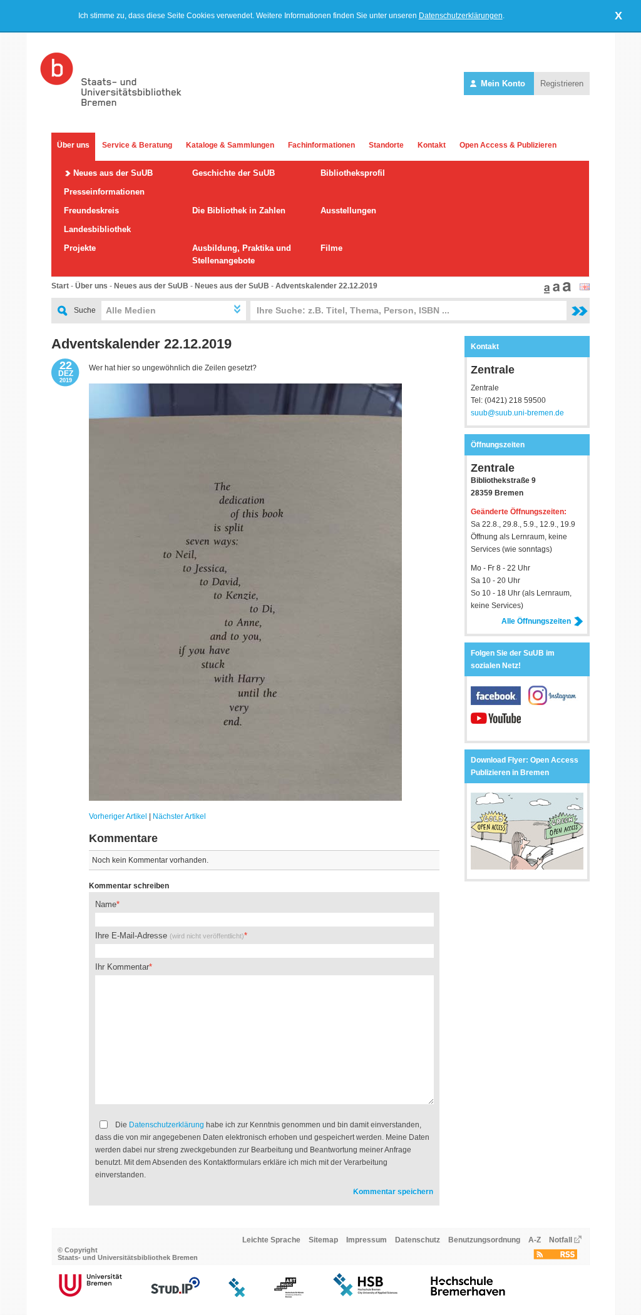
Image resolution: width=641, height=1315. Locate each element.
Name (105, 904)
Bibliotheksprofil (352, 173)
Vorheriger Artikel (118, 816)
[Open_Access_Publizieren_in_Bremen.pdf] (527, 867)
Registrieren (561, 83)
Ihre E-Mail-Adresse (169, 935)
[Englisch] (585, 287)
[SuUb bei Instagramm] (553, 702)
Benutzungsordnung (484, 1240)
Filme (331, 248)
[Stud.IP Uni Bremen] (175, 1295)
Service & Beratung (137, 145)
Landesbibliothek (97, 229)
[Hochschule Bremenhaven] (468, 1295)
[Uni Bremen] (90, 1295)
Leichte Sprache (271, 1240)
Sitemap (323, 1240)
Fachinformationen (321, 145)
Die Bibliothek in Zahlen (238, 210)
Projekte (80, 248)
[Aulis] (237, 1295)
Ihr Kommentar (122, 967)
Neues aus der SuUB (113, 173)
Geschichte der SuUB (233, 173)
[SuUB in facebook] (499, 702)
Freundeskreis (91, 210)
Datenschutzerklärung (166, 1124)
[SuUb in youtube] (496, 725)
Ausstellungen (348, 210)
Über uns (73, 145)
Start (60, 286)
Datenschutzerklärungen (461, 15)
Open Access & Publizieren (507, 145)
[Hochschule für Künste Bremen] (289, 1295)
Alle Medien (131, 310)
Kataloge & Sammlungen (230, 145)
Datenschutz (417, 1240)
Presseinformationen (104, 191)
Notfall (560, 1240)
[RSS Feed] (555, 1256)
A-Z (534, 1240)
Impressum (366, 1240)
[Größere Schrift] (555, 291)
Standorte (386, 145)
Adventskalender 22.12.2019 (326, 286)
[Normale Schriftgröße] (545, 291)
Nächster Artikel (179, 816)
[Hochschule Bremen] (367, 1295)
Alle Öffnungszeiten (536, 621)
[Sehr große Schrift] (565, 291)
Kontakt (432, 145)
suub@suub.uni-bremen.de (517, 413)
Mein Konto (503, 83)
